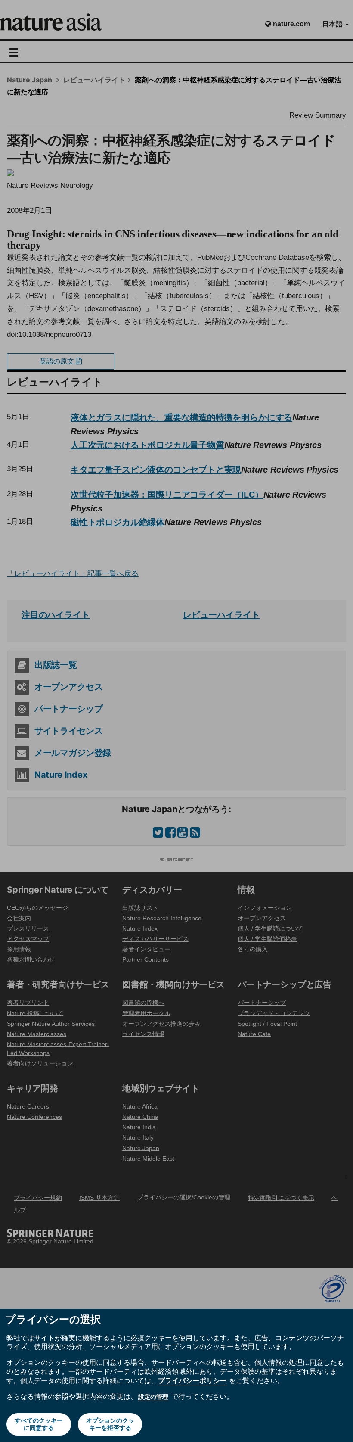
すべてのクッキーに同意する (39, 1424)
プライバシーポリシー (192, 1380)
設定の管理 (153, 1396)
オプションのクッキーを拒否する (110, 1424)
